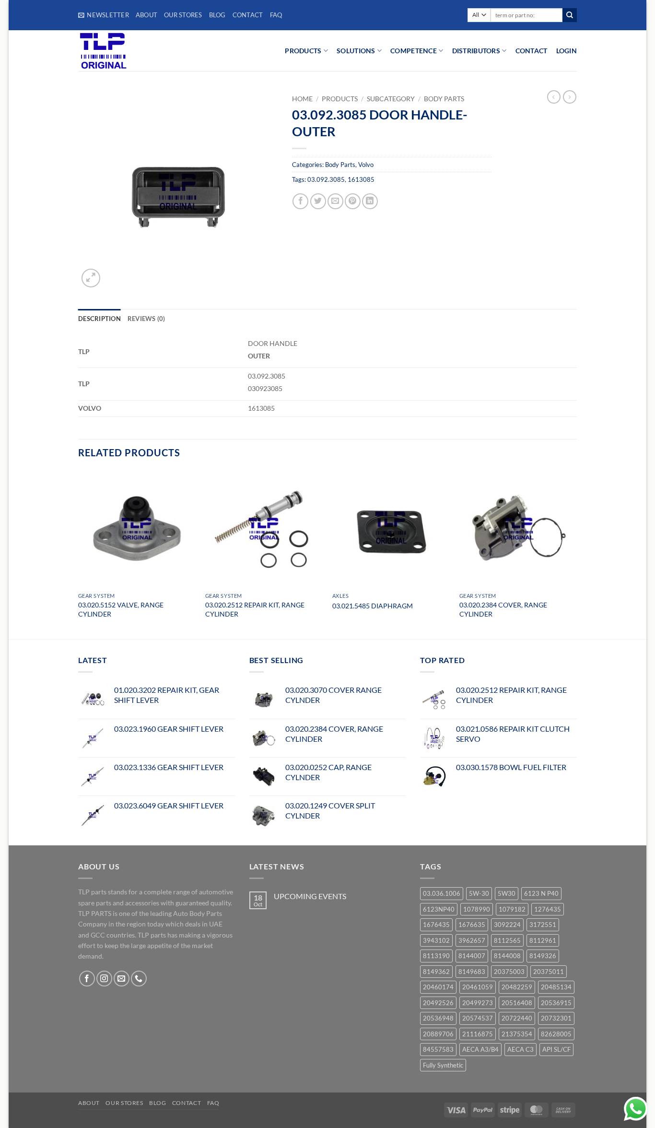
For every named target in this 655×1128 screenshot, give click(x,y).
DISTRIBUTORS (476, 51)
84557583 (438, 1049)
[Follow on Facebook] (87, 978)
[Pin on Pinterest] (353, 201)
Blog (217, 15)
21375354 (517, 1034)
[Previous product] (569, 97)
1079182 (512, 909)
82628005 (556, 1034)
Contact (248, 15)
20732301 (556, 1018)
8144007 (471, 956)
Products (340, 99)
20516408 (517, 1003)
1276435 (547, 909)
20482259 (517, 987)
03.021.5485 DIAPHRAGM (372, 606)
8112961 (542, 940)
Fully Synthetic (443, 1065)
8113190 (436, 956)
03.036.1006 (441, 893)
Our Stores (183, 15)
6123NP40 (439, 909)
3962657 (471, 940)
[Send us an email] (121, 978)
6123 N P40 (541, 893)
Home (302, 99)
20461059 (477, 987)
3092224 (507, 924)
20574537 (477, 1018)
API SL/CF (556, 1049)
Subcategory (391, 99)
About (146, 15)
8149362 (436, 971)
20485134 (556, 987)
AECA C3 (520, 1049)
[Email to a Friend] (335, 201)
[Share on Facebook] (300, 201)
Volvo (366, 164)
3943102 (436, 940)
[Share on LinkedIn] (370, 201)
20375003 (509, 971)
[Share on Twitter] (318, 201)
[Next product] (554, 97)
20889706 (438, 1034)
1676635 (471, 924)
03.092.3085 (326, 179)
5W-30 (479, 893)
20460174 (438, 987)
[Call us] (139, 978)
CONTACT (531, 51)
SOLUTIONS (356, 51)
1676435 (436, 924)
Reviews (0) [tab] (146, 318)
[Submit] (569, 15)
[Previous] (78, 553)
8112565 (507, 940)
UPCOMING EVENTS (310, 896)
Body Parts (444, 99)
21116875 (477, 1034)
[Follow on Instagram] (104, 978)
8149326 (542, 956)
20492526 (438, 1003)
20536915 (556, 1003)
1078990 (476, 909)
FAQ (276, 15)
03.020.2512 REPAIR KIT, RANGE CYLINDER (254, 609)
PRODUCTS (303, 51)
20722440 (517, 1018)
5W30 (506, 893)
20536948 (438, 1018)
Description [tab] (99, 318)
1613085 (361, 179)
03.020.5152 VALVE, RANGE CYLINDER (121, 609)
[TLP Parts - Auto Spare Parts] (137, 50)
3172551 (542, 924)
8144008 (507, 956)
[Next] (576, 553)
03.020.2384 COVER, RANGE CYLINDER (503, 609)
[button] (103, 15)
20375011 (548, 971)
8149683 (471, 971)
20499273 (477, 1003)
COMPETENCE (413, 51)
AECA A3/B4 (480, 1049)
